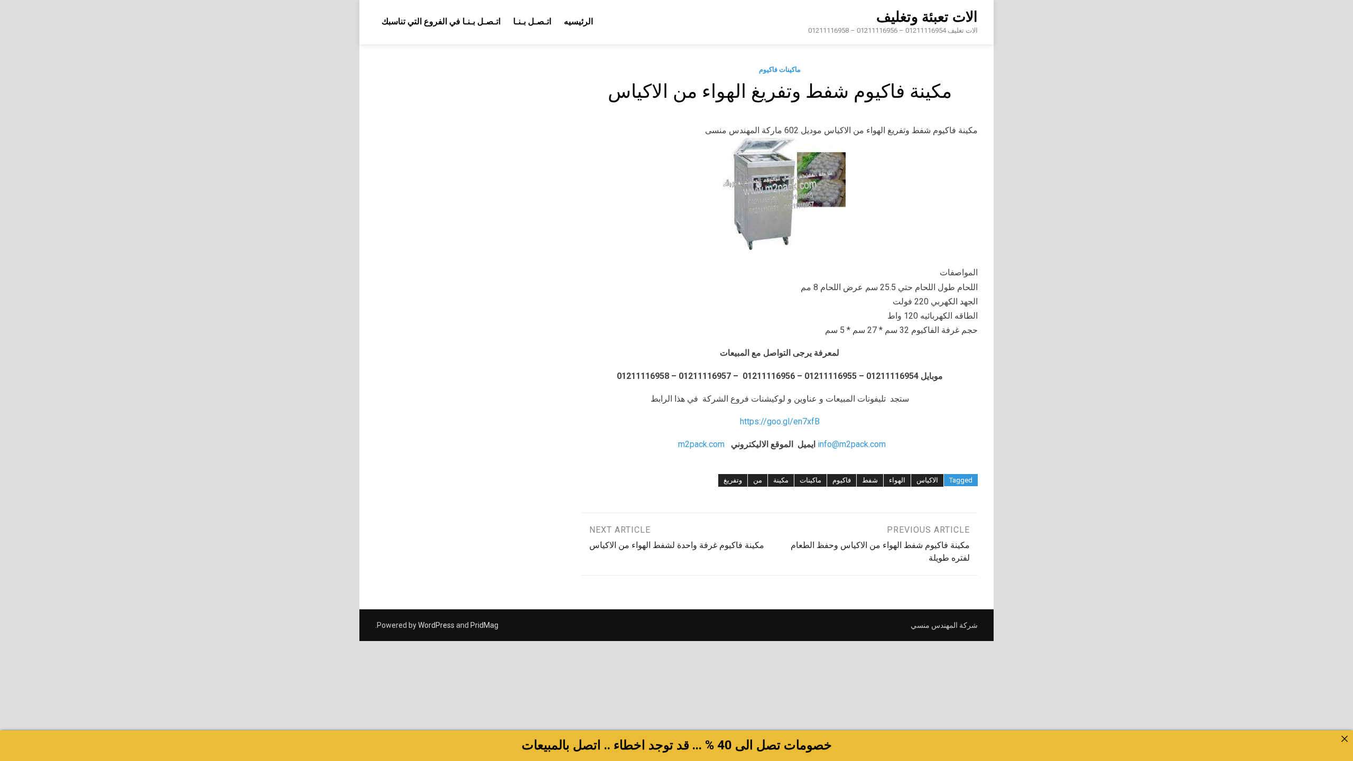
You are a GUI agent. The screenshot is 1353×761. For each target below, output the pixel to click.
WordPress (436, 625)
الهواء (897, 480)
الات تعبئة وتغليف (927, 16)
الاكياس (927, 480)
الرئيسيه (578, 21)
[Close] (1344, 738)
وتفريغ (733, 480)
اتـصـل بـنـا (532, 21)
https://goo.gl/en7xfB (780, 421)
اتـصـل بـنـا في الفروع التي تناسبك (441, 21)
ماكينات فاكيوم (780, 69)
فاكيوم (841, 480)
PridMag (484, 625)
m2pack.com (700, 444)
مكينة (781, 480)
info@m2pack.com (852, 444)
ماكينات (810, 480)
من (757, 480)
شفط (870, 480)
